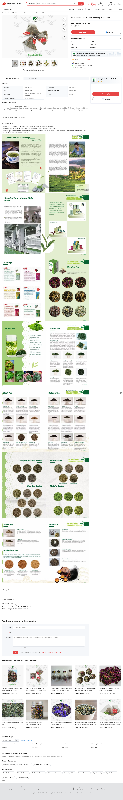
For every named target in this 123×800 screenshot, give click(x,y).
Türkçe (96, 789)
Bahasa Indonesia (111, 789)
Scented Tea (30, 13)
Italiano (52, 789)
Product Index (92, 787)
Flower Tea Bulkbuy (22, 777)
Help (89, 9)
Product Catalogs (27, 740)
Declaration (80, 793)
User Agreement (71, 793)
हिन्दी (86, 789)
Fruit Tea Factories (8, 773)
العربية (71, 789)
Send (15, 652)
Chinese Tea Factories (54, 773)
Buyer (79, 9)
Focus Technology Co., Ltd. (49, 793)
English (19, 789)
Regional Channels (82, 787)
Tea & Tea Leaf (21, 13)
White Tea (4, 747)
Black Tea (94, 747)
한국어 (76, 789)
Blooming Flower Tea (97, 744)
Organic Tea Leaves (83, 773)
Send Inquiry (83, 32)
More (3, 780)
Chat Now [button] (110, 32)
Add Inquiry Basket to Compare (35, 70)
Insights (107, 787)
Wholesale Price (64, 787)
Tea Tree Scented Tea (24, 764)
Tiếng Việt (102, 789)
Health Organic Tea (69, 773)
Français (38, 789)
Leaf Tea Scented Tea (39, 13)
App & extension (99, 9)
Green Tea (64, 744)
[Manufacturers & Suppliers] (11, 4)
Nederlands (65, 789)
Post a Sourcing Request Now (52, 652)
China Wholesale (54, 787)
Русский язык (45, 789)
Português (31, 789)
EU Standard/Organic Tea (9, 744)
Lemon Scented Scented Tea (42, 764)
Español (25, 789)
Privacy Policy (88, 793)
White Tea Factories (22, 773)
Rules (120, 9)
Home (3, 13)
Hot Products (17, 787)
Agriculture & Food (11, 13)
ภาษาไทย (91, 789)
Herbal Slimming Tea (37, 744)
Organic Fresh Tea (8, 777)
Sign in (119, 5)
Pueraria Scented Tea (9, 764)
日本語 (81, 789)
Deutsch (58, 789)
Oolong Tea (65, 747)
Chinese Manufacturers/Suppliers (40, 787)
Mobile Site (100, 787)
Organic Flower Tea (111, 773)
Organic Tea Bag (97, 773)
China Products (26, 787)
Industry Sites (73, 787)
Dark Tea (34, 747)
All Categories (8, 9)
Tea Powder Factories (38, 773)
